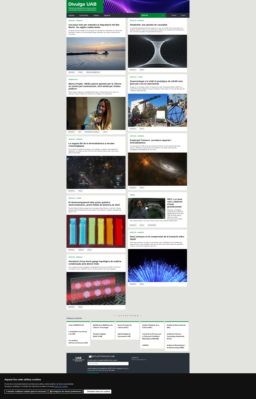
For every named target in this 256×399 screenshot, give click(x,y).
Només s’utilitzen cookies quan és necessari (27, 392)
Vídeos (96, 15)
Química (81, 250)
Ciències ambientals (93, 72)
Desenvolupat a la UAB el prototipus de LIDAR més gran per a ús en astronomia (156, 82)
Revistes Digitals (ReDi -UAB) (99, 335)
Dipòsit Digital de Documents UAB (124, 335)
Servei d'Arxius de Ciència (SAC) (125, 326)
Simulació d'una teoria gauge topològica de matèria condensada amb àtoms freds (94, 262)
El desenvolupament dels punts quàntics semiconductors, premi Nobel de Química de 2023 (94, 203)
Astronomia (152, 225)
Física (80, 72)
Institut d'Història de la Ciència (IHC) (150, 326)
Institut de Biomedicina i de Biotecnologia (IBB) (176, 346)
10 (135, 315)
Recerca (71, 72)
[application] (146, 208)
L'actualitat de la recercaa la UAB (77, 333)
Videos (132, 195)
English (183, 15)
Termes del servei (103, 370)
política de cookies (61, 386)
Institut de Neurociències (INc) (176, 326)
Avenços (79, 20)
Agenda (107, 15)
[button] (146, 208)
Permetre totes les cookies (98, 392)
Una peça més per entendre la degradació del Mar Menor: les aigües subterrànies (94, 26)
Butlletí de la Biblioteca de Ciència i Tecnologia (103, 326)
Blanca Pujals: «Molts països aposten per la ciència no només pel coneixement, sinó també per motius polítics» (94, 86)
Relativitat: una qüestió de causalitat (148, 25)
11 (137, 315)
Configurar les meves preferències (67, 392)
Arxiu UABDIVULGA (76, 325)
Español (174, 15)
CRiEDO (145, 345)
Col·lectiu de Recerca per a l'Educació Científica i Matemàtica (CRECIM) (151, 336)
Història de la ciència (92, 132)
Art (79, 132)
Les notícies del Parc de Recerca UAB (78, 342)
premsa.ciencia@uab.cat (139, 359)
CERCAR (144, 15)
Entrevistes (83, 15)
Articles (71, 15)
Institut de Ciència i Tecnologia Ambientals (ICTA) (175, 336)
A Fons (78, 198)
